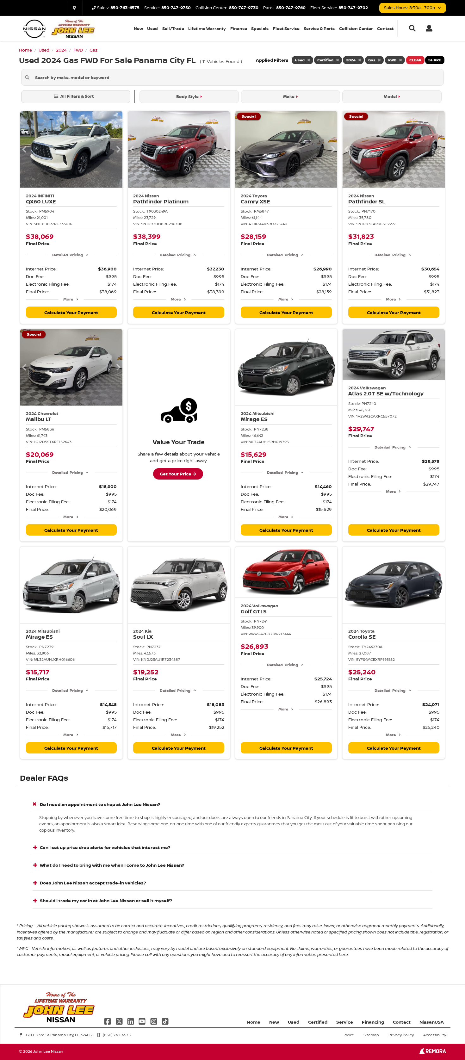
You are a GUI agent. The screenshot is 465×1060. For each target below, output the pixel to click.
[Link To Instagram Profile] (154, 1021)
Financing (373, 1022)
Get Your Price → (178, 474)
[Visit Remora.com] (432, 1052)
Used (152, 28)
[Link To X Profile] (119, 1021)
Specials (260, 28)
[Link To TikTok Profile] (165, 1021)
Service (344, 1022)
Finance (238, 28)
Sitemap (371, 1035)
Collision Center (356, 28)
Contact (385, 28)
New (138, 28)
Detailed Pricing (67, 254)
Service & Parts (319, 28)
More (68, 299)
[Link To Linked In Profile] (131, 1021)
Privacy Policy (401, 1035)
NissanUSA (431, 1022)
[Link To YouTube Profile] (142, 1021)
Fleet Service (286, 28)
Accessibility (434, 1035)
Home (253, 1022)
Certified (317, 1022)
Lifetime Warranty (207, 28)
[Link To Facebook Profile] (108, 1021)
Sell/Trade (173, 28)
